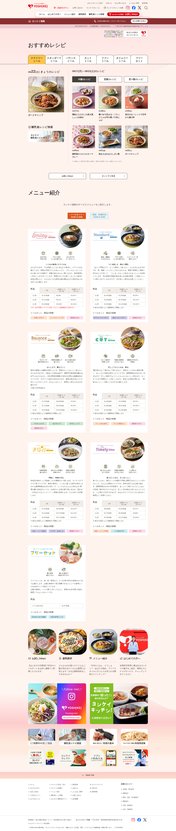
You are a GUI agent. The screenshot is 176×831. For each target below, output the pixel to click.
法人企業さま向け (139, 21)
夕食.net (94, 788)
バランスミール (71, 59)
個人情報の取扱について (44, 820)
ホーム (42, 14)
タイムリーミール (122, 59)
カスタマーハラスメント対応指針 (39, 823)
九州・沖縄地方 (128, 809)
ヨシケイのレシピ (93, 8)
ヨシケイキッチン (97, 784)
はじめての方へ (54, 14)
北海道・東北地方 (128, 789)
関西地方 (125, 801)
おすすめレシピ (35, 799)
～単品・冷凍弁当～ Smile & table (99, 216)
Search (146, 8)
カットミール (88, 59)
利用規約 (31, 820)
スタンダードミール (54, 59)
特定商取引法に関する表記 (62, 820)
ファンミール (105, 59)
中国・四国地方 (128, 805)
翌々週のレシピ (136, 79)
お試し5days (67, 176)
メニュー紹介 (70, 14)
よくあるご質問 (134, 3)
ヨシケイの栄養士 (57, 788)
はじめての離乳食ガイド (59, 799)
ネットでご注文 (108, 176)
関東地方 (125, 793)
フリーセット (139, 59)
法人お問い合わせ (120, 3)
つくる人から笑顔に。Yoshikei (38, 6)
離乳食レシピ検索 (96, 14)
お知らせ (109, 3)
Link (42, 652)
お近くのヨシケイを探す (95, 3)
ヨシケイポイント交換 (115, 8)
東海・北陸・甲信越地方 (131, 797)
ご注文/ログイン (63, 8)
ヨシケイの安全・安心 (58, 784)
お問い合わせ (78, 8)
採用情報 (145, 3)
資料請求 (82, 14)
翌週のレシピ (110, 79)
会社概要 (75, 799)
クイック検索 (164, 792)
